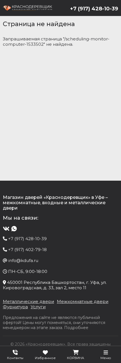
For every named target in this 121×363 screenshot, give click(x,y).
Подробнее (76, 327)
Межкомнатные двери (82, 301)
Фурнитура (15, 306)
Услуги (38, 306)
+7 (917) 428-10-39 (94, 9)
